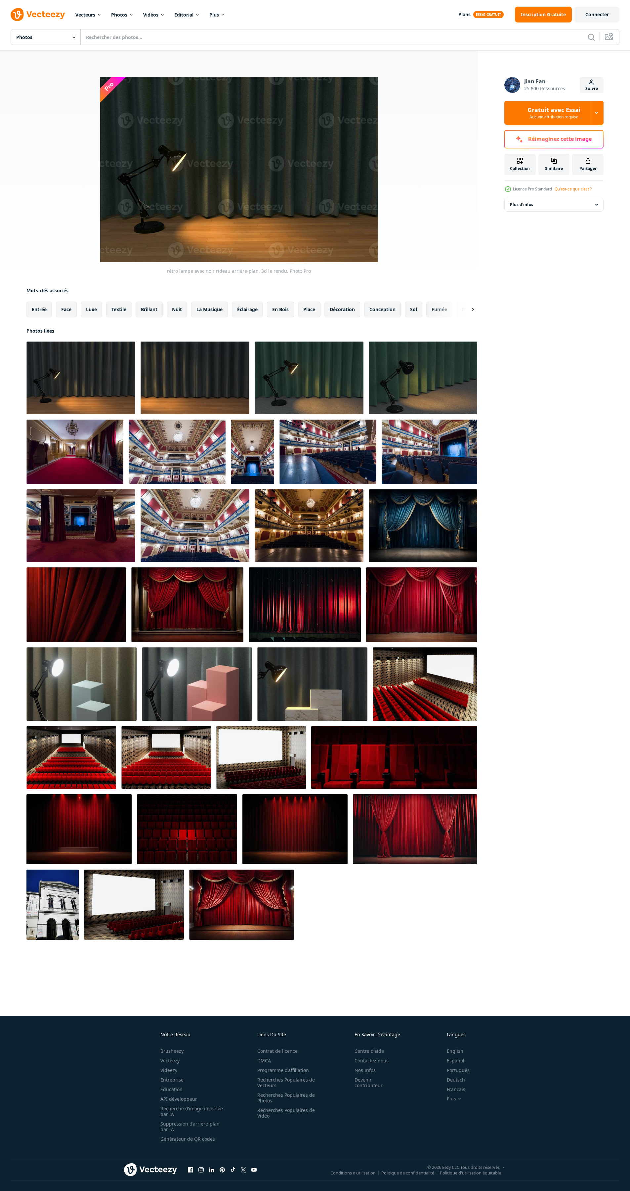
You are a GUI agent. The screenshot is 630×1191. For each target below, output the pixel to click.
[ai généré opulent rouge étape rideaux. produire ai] (421, 604)
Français (456, 1089)
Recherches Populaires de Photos (286, 1098)
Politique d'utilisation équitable (470, 1172)
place (309, 309)
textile (118, 309)
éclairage (247, 309)
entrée (39, 309)
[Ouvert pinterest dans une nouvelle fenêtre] (222, 1169)
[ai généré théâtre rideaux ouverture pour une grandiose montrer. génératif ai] (241, 905)
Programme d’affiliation (283, 1070)
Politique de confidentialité (407, 1172)
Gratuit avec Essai (553, 113)
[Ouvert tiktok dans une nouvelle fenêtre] (232, 1169)
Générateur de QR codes (187, 1139)
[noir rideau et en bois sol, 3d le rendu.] (195, 378)
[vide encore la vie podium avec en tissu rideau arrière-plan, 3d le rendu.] (81, 684)
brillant (149, 309)
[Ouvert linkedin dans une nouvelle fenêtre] (211, 1169)
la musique (209, 309)
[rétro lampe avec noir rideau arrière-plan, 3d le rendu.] (80, 378)
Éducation (171, 1089)
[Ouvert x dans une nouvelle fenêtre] (243, 1169)
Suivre (591, 88)
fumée (439, 309)
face (66, 309)
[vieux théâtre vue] (74, 452)
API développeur (178, 1099)
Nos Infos (365, 1070)
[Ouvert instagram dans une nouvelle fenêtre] (201, 1169)
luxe (91, 309)
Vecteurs (85, 15)
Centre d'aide (369, 1051)
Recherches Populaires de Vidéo (286, 1113)
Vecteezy (170, 1060)
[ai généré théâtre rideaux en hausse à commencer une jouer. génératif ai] (423, 525)
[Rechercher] (591, 37)
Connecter (597, 14)
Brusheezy (172, 1051)
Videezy (168, 1070)
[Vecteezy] (38, 14)
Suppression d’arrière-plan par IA (190, 1126)
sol (413, 309)
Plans (464, 14)
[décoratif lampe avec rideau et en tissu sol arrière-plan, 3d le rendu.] (309, 378)
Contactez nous (372, 1060)
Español (455, 1060)
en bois (280, 309)
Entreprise (172, 1080)
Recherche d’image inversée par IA (191, 1111)
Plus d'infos (521, 204)
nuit (177, 309)
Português (458, 1070)
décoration (342, 309)
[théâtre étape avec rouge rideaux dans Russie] (305, 604)
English (455, 1051)
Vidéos (150, 15)
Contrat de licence (277, 1051)
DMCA (264, 1060)
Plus (214, 15)
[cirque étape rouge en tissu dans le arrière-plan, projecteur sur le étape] (79, 829)
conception (382, 309)
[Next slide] (467, 309)
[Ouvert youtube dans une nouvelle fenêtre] (254, 1169)
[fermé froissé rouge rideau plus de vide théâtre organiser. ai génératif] (415, 829)
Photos (119, 15)
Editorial (183, 15)
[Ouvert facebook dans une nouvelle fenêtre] (190, 1169)
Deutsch (456, 1080)
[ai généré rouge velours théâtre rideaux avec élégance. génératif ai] (187, 604)
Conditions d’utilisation (353, 1172)
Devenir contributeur (369, 1082)
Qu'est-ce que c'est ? (573, 189)
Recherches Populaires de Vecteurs (286, 1082)
